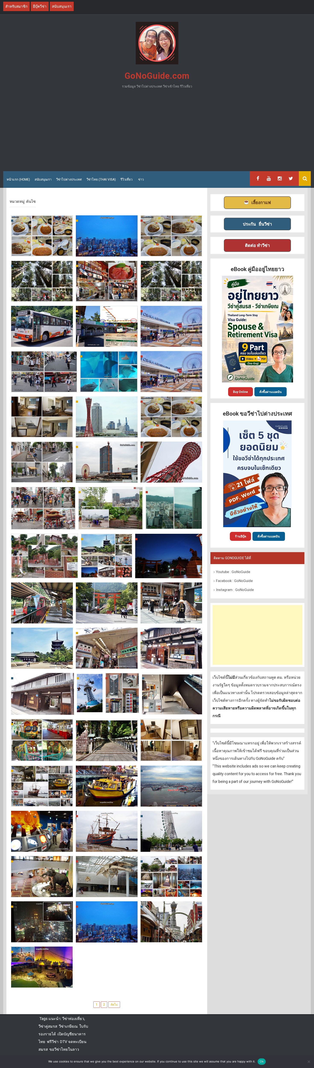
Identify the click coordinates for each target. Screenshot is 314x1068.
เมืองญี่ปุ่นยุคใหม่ (41, 982)
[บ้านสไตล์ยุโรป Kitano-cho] (44, 555)
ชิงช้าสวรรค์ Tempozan (171, 847)
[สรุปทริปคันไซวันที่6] (171, 326)
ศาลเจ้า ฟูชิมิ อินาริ (168, 573)
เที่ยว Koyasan (171, 297)
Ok (262, 1061)
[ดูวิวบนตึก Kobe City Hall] (174, 507)
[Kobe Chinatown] (43, 508)
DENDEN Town (44, 387)
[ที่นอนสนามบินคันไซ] (172, 693)
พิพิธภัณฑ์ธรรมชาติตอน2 (42, 892)
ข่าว (141, 179)
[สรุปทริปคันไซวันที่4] (106, 555)
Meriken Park (171, 478)
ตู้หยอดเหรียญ (122, 705)
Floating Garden (106, 937)
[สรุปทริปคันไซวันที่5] (107, 416)
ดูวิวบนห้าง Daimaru (110, 524)
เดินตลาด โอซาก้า (106, 297)
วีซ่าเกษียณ (68, 1026)
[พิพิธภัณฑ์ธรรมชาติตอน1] (107, 876)
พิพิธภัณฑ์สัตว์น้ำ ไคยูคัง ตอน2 (108, 384)
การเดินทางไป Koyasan (106, 342)
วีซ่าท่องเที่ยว (73, 1018)
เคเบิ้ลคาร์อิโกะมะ (42, 756)
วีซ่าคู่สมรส (47, 1026)
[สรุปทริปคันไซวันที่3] (42, 786)
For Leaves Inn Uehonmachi (171, 756)
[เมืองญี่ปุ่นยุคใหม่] (42, 967)
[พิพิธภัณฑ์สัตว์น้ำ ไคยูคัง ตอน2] (109, 371)
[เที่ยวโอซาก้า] (107, 235)
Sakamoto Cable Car (42, 618)
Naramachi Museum (171, 664)
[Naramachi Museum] (171, 647)
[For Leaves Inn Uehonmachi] (171, 739)
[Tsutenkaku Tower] (171, 921)
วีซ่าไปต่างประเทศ (69, 179)
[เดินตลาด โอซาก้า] (107, 281)
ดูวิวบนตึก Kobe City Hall (173, 524)
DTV (63, 1041)
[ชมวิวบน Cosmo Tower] (171, 785)
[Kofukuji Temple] (42, 648)
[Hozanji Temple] (106, 739)
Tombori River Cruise (106, 802)
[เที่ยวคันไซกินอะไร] (42, 235)
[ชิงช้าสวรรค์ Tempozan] (171, 831)
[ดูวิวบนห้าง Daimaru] (110, 508)
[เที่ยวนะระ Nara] (171, 602)
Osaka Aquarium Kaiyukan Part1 (171, 384)
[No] (309, 1061)
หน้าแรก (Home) (18, 179)
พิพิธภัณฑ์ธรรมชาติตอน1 (106, 892)
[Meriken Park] (171, 461)
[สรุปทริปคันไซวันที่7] (42, 281)
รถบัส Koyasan (42, 342)
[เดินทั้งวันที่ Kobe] (42, 462)
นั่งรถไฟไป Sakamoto (106, 618)
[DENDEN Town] (44, 371)
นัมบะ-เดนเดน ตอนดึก (171, 432)
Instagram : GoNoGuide (235, 590)
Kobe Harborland (106, 478)
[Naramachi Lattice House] (42, 693)
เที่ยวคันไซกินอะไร (42, 251)
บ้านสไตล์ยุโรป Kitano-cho (44, 573)
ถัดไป (114, 1004)
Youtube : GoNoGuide (233, 572)
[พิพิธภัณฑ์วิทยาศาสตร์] (42, 831)
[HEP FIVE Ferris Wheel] (42, 921)
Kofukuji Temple (42, 664)
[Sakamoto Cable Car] (42, 602)
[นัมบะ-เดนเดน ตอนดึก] (171, 416)
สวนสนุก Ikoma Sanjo (89, 698)
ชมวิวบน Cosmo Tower (171, 802)
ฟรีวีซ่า (53, 1041)
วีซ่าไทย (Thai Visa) (101, 179)
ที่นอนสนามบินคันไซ (172, 709)
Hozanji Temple (107, 756)
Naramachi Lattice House (42, 710)
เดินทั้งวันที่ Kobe (42, 478)
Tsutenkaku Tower (171, 937)
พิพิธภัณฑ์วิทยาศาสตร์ (42, 847)
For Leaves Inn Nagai (42, 432)
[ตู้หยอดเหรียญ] (122, 692)
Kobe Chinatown (43, 524)
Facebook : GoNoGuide (234, 581)
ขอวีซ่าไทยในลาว (64, 1049)
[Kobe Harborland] (107, 462)
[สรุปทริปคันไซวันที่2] (171, 876)
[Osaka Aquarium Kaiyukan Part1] (171, 371)
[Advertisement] (157, 132)
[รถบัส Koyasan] (42, 326)
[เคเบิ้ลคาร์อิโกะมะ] (42, 739)
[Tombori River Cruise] (107, 786)
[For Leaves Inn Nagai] (42, 416)
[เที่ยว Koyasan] (171, 281)
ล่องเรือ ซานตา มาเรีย (107, 847)
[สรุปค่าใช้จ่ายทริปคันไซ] (171, 235)
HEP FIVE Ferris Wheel (42, 937)
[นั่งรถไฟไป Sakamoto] (107, 602)
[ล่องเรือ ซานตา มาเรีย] (107, 831)
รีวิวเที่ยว (126, 179)
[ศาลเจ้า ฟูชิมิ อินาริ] (168, 555)
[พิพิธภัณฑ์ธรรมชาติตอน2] (42, 876)
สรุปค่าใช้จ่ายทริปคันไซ (171, 251)
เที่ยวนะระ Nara (171, 618)
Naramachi (107, 664)
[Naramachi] (107, 648)
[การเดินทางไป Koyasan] (107, 326)
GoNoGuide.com (157, 76)
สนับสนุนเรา (43, 179)
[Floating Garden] (107, 921)
